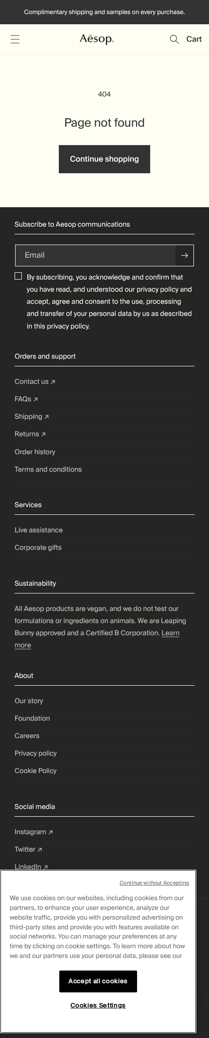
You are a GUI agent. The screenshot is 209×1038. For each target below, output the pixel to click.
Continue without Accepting (154, 882)
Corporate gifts (38, 548)
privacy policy (157, 289)
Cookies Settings (98, 1005)
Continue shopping (104, 159)
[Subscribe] (184, 255)
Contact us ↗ (35, 382)
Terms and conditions (48, 469)
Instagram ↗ (34, 832)
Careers (27, 736)
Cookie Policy (35, 771)
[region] (98, 951)
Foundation (32, 718)
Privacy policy (36, 753)
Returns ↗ (30, 434)
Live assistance (39, 530)
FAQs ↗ (26, 399)
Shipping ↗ (32, 416)
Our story (29, 701)
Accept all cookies (98, 981)
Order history (35, 452)
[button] (15, 39)
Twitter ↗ (28, 849)
